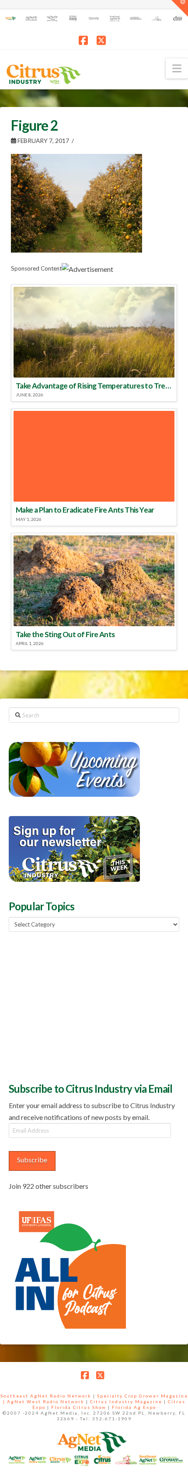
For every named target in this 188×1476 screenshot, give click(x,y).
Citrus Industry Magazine (126, 1401)
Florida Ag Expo (134, 1407)
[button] (177, 68)
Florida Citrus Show (78, 1407)
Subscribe (32, 1159)
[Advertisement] (74, 1006)
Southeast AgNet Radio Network (45, 1395)
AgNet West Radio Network (45, 1401)
